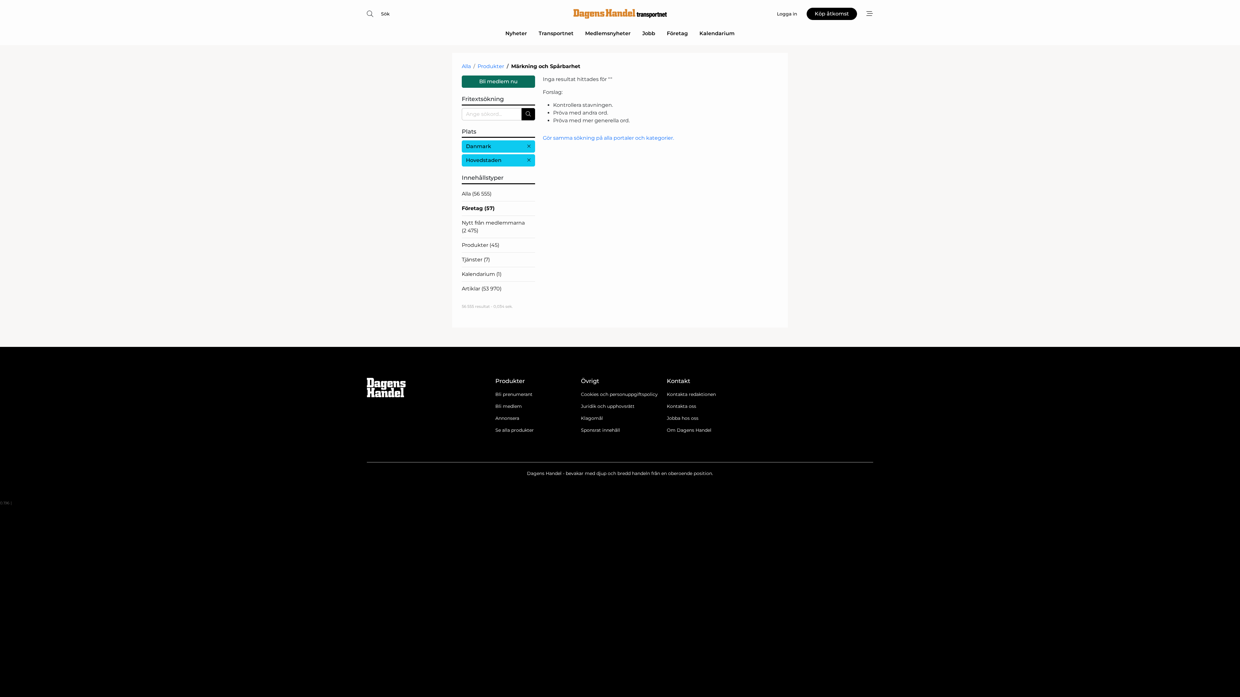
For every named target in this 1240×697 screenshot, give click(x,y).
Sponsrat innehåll (600, 430)
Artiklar (481, 289)
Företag (677, 33)
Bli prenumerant (513, 394)
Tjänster (476, 260)
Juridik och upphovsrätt (608, 406)
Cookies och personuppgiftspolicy (619, 394)
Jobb (648, 33)
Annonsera (507, 418)
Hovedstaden (483, 160)
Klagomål (592, 418)
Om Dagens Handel (689, 430)
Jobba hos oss (682, 418)
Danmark (478, 146)
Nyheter (516, 33)
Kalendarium (717, 33)
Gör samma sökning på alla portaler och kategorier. (608, 138)
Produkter (491, 66)
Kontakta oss (681, 406)
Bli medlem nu (498, 81)
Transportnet (556, 33)
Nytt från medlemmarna (493, 227)
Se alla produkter (514, 430)
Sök (385, 14)
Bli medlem (508, 406)
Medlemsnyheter (608, 33)
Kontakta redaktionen (691, 394)
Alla (466, 66)
